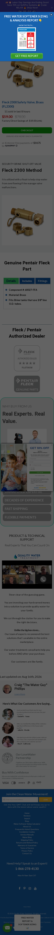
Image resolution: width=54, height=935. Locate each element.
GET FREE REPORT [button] (26, 55)
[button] (51, 14)
